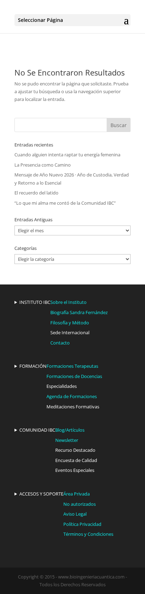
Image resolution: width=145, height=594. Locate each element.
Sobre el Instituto (68, 302)
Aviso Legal (75, 514)
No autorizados (79, 504)
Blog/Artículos (69, 430)
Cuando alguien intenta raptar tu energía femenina (67, 154)
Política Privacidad (82, 524)
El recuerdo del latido (36, 193)
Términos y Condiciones (88, 534)
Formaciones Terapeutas (72, 366)
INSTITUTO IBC (34, 302)
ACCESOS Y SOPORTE (41, 494)
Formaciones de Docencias (74, 376)
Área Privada (76, 494)
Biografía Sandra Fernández (79, 312)
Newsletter (66, 440)
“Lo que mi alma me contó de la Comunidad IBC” (65, 203)
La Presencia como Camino (42, 165)
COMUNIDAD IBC (37, 430)
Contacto (60, 343)
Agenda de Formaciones (71, 396)
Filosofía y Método (69, 322)
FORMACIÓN (32, 366)
